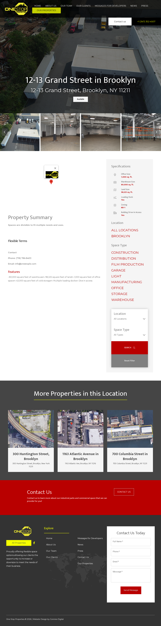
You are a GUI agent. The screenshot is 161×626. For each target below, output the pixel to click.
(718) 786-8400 (23, 258)
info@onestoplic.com (25, 264)
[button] (51, 182)
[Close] (55, 168)
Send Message (131, 590)
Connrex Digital (57, 619)
